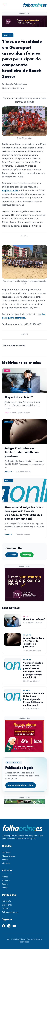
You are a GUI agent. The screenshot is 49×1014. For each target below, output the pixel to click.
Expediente (7, 905)
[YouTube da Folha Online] (14, 925)
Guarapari (6, 852)
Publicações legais (10, 912)
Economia (6, 880)
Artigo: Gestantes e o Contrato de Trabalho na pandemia (22, 452)
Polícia (5, 887)
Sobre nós (6, 901)
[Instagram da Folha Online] (8, 925)
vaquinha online (10, 190)
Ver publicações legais (21, 785)
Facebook (11, 555)
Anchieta (6, 859)
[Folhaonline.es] (35, 5)
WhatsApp (26, 555)
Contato (5, 908)
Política (5, 877)
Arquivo (8, 35)
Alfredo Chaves (8, 856)
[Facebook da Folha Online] (3, 925)
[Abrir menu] (5, 5)
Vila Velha (6, 863)
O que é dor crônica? (19, 397)
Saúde (5, 884)
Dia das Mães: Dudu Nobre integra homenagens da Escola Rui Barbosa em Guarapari (33, 699)
